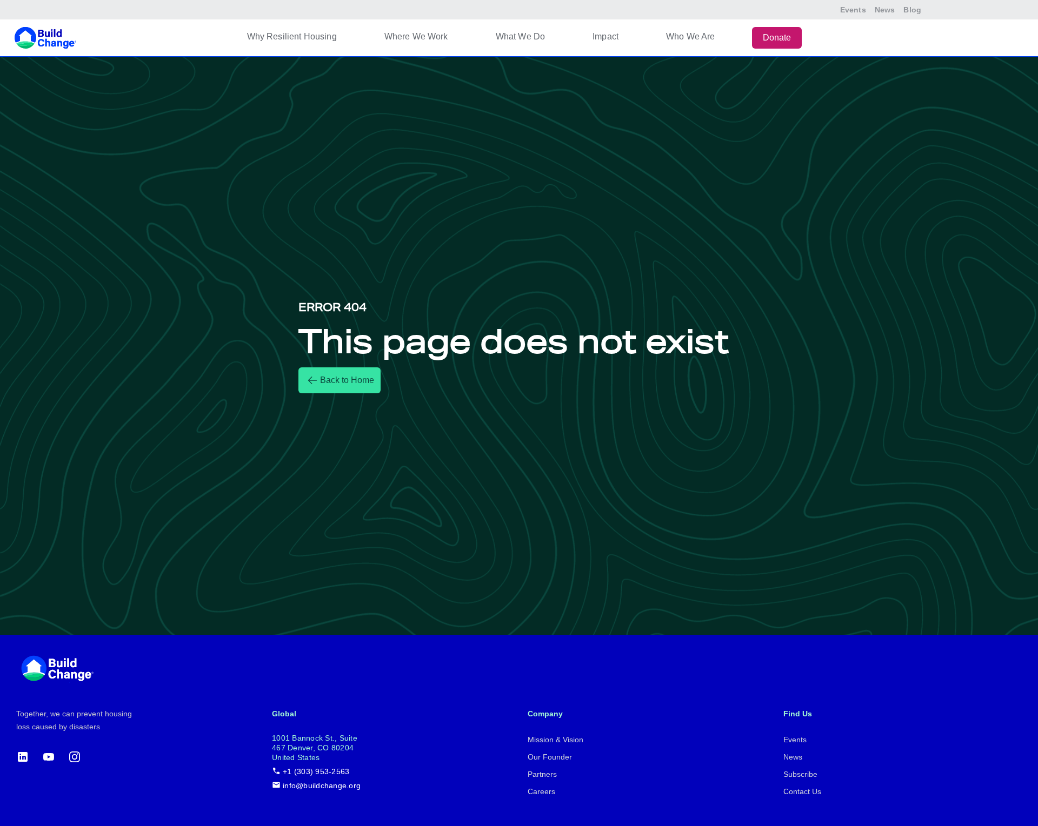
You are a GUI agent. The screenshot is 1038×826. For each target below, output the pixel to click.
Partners (542, 774)
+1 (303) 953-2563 (316, 771)
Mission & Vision (555, 739)
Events (853, 9)
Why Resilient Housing (292, 36)
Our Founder (550, 757)
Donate (777, 37)
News (885, 9)
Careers (541, 791)
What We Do (520, 36)
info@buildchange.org (322, 785)
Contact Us (802, 791)
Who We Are (690, 36)
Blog (912, 9)
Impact (605, 36)
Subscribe (800, 774)
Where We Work (416, 36)
